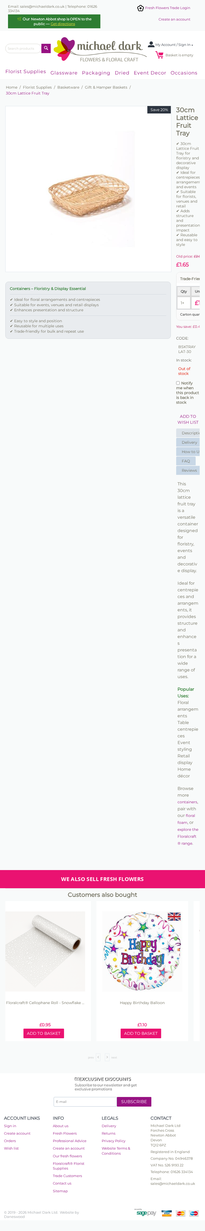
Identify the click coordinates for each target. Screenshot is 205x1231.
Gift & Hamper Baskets (106, 87)
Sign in (10, 1126)
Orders (10, 1141)
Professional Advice (69, 1141)
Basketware (68, 87)
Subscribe (134, 1101)
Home (11, 87)
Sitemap (60, 1191)
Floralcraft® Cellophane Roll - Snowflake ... (54, 1003)
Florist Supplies (37, 87)
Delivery (109, 1126)
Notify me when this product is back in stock (187, 393)
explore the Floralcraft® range (188, 836)
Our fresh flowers (67, 1156)
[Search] (46, 48)
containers (187, 802)
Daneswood (14, 1216)
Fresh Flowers (65, 1133)
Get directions (63, 24)
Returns (108, 1133)
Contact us (62, 1183)
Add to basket (52, 1033)
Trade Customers (67, 1176)
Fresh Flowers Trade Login (167, 8)
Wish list (11, 1148)
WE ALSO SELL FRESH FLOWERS (102, 879)
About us (60, 1126)
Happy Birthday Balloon (151, 1003)
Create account (17, 1133)
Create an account (174, 19)
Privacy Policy (113, 1141)
